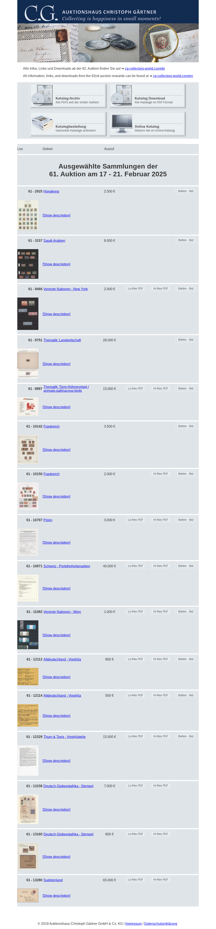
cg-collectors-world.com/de (145, 68)
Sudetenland (53, 880)
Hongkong (51, 191)
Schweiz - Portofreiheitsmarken (66, 566)
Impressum (133, 923)
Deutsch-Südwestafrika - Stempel (68, 786)
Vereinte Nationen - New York (65, 289)
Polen (47, 520)
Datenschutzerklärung (160, 923)
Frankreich (51, 426)
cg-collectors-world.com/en (173, 76)
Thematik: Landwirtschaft (62, 340)
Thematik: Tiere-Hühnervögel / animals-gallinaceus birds (66, 388)
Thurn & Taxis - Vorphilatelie (64, 737)
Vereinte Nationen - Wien (62, 612)
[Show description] (56, 215)
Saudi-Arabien (54, 240)
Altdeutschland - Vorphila (62, 659)
